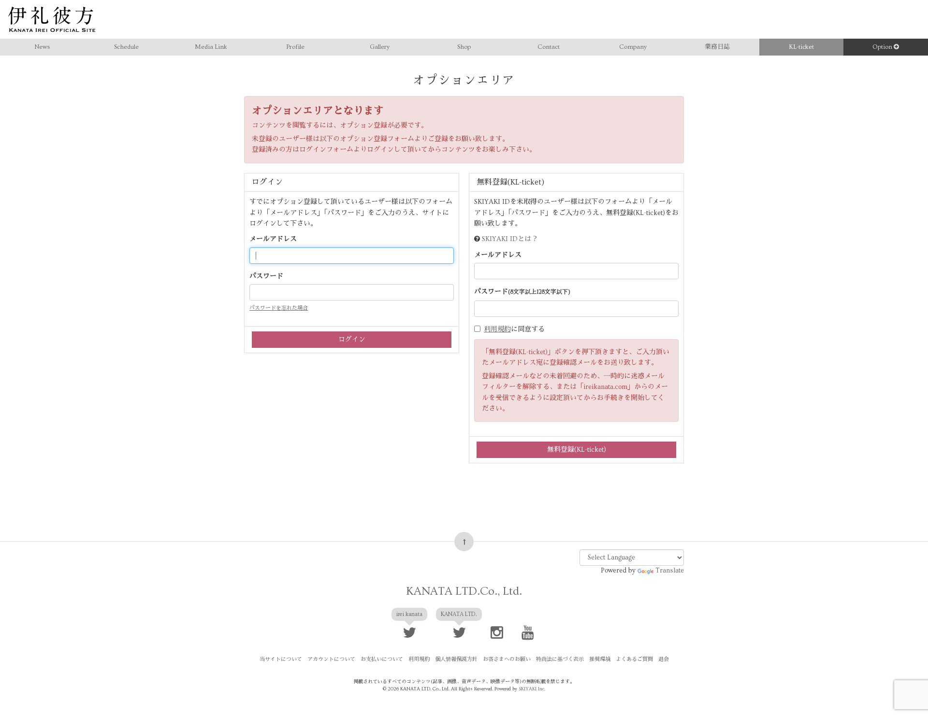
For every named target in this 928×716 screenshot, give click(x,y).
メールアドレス (273, 239)
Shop (464, 46)
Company (633, 46)
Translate (669, 570)
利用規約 (497, 329)
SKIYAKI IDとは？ (510, 239)
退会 (663, 659)
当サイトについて (281, 659)
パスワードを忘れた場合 (278, 308)
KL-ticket (801, 46)
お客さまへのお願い (507, 659)
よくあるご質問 (634, 659)
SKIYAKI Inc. (532, 689)
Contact (548, 46)
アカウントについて (331, 659)
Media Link (211, 46)
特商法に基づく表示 (560, 659)
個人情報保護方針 (456, 659)
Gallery (380, 46)
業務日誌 (717, 46)
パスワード (266, 276)
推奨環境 (599, 659)
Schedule (126, 46)
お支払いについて (382, 659)
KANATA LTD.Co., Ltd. (464, 591)
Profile (295, 46)
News (42, 46)
